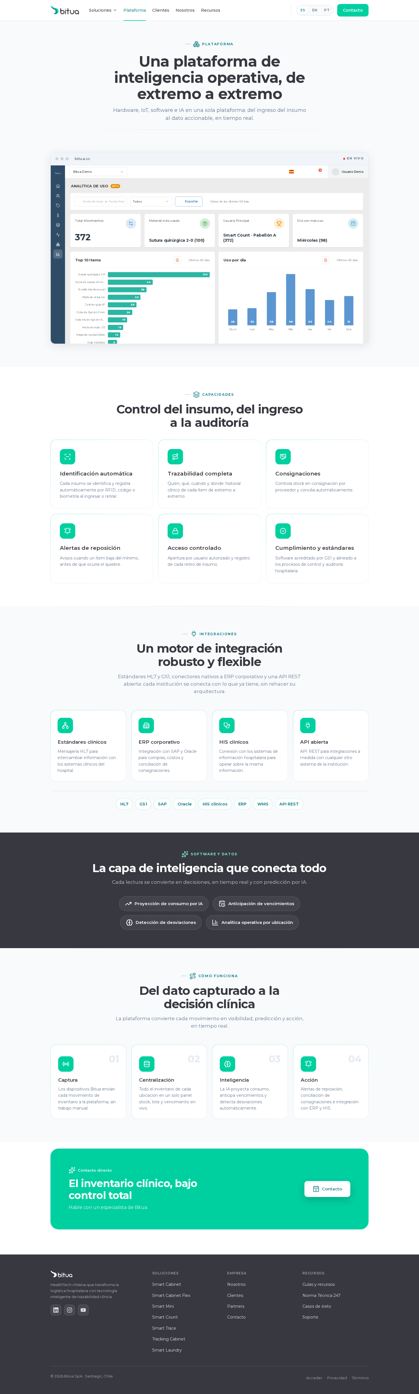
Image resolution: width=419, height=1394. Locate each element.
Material (312, 262)
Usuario (288, 262)
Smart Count (165, 1317)
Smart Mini (163, 1306)
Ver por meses (247, 227)
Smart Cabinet (166, 1284)
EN (315, 10)
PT (326, 10)
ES (302, 10)
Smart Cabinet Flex (171, 1295)
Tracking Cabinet (168, 1339)
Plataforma (134, 10)
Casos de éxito (316, 1306)
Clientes (160, 10)
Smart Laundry (167, 1350)
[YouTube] (83, 1310)
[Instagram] (69, 1310)
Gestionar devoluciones (151, 276)
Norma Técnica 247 (321, 1295)
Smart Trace (164, 1328)
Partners (235, 1306)
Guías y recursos (318, 1284)
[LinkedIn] (55, 1310)
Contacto (353, 10)
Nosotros (185, 10)
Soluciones (100, 10)
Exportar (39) (344, 262)
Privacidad (337, 1377)
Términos (360, 1377)
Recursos (210, 10)
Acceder (314, 1377)
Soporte (310, 1317)
